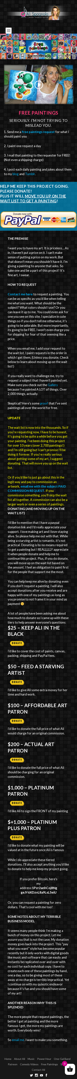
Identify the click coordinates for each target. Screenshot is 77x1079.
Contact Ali (38, 1069)
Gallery (53, 385)
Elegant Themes (31, 1052)
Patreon (12, 1064)
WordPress (64, 1052)
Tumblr (30, 174)
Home (7, 1058)
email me (18, 1040)
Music (31, 1058)
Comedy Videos (29, 1064)
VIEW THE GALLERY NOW (38, 56)
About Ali (19, 1058)
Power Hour (44, 1058)
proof (44, 403)
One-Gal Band (62, 1058)
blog (16, 174)
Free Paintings (49, 1064)
